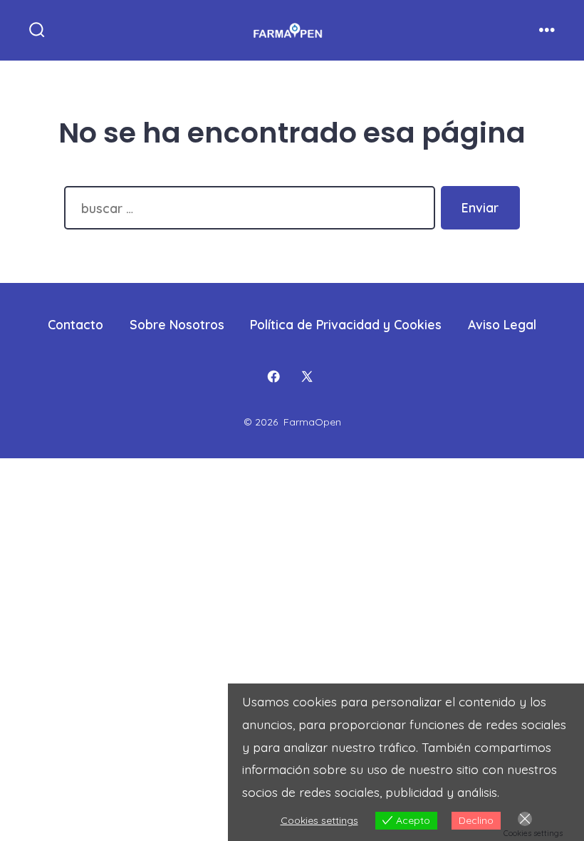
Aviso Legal (502, 324)
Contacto (75, 324)
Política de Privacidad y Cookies (346, 324)
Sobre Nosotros (177, 324)
